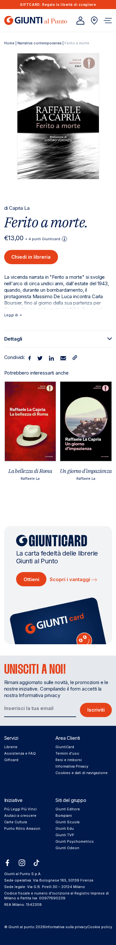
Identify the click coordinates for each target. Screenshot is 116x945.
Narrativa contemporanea (39, 43)
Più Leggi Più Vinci (20, 809)
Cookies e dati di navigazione (81, 773)
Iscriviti (96, 710)
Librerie (10, 747)
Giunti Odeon (67, 848)
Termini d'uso (67, 753)
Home (9, 43)
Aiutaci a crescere (20, 815)
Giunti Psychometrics (74, 841)
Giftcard (11, 760)
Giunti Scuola (67, 822)
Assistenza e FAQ (20, 753)
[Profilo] (80, 21)
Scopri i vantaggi (71, 579)
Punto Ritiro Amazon (22, 828)
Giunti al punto (21, 927)
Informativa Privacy (71, 766)
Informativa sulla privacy (66, 927)
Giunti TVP (64, 835)
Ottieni (31, 579)
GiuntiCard (64, 747)
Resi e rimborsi (68, 760)
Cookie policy (99, 927)
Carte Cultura (15, 822)
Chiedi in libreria (31, 257)
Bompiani (63, 815)
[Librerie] (94, 21)
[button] (108, 21)
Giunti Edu (64, 828)
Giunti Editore (67, 809)
